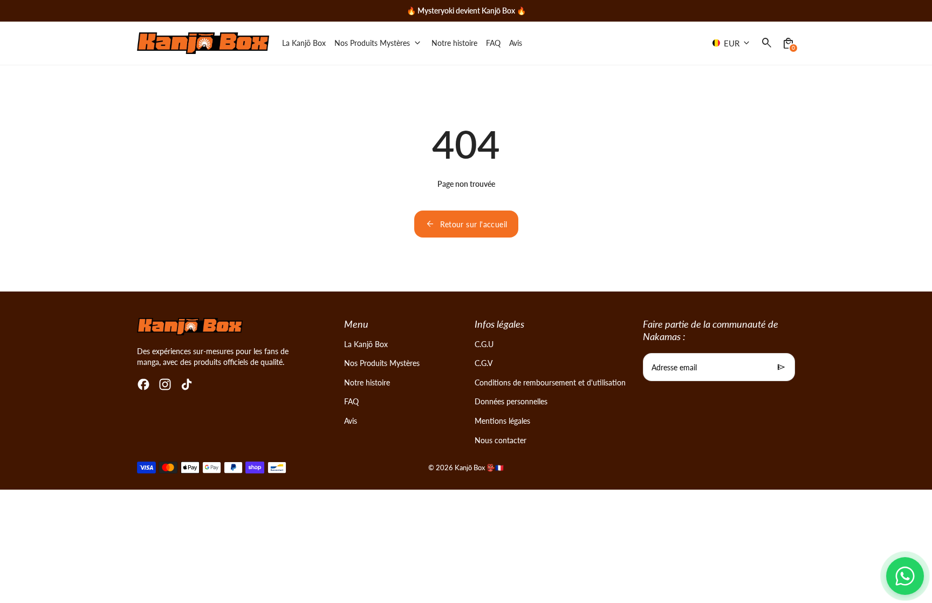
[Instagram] (165, 384)
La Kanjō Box (366, 344)
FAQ (351, 401)
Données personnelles (511, 401)
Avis (350, 420)
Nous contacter (500, 440)
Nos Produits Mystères (382, 363)
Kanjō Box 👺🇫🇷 (479, 468)
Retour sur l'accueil (466, 224)
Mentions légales (502, 420)
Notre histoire (367, 382)
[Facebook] (143, 384)
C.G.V (483, 363)
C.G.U (484, 344)
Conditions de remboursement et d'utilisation (550, 382)
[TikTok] (186, 384)
